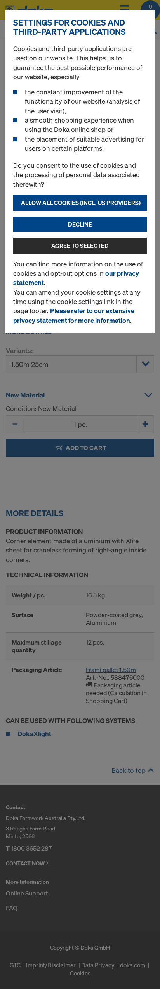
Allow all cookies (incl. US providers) (81, 202)
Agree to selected (80, 245)
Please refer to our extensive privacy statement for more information (73, 315)
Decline (80, 224)
